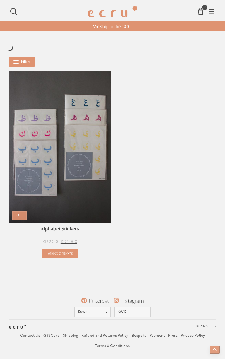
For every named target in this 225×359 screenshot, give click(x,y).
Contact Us (30, 336)
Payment (157, 336)
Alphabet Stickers (60, 229)
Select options (60, 253)
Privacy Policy (193, 336)
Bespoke (139, 336)
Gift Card (51, 336)
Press (173, 336)
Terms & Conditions (112, 346)
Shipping (70, 336)
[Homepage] (112, 11)
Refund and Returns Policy (104, 336)
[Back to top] (215, 350)
